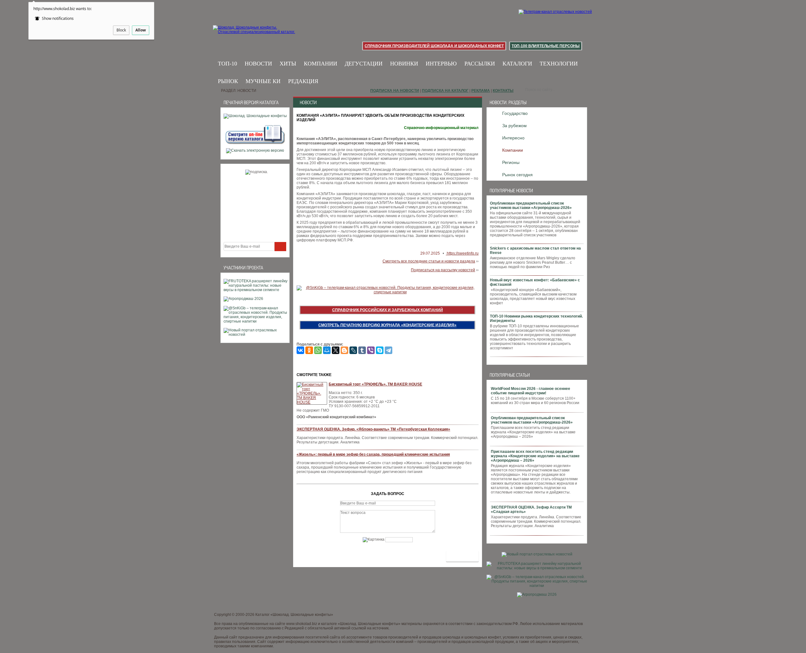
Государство (515, 113)
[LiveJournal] (353, 350)
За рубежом (514, 125)
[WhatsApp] (318, 350)
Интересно (513, 137)
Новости (258, 63)
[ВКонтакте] (300, 350)
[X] (335, 350)
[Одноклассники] (309, 350)
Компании (320, 63)
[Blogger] (344, 350)
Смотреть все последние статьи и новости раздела (429, 261)
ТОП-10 (227, 63)
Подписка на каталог (445, 90)
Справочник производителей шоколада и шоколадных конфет (434, 46)
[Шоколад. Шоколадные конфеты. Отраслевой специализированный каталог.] (254, 34)
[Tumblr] (362, 350)
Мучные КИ (263, 81)
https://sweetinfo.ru (462, 253)
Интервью (441, 63)
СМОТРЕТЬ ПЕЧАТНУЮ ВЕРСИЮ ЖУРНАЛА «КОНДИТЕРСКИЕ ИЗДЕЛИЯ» (387, 325)
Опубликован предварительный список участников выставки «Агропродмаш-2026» (531, 205)
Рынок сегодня (517, 174)
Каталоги (517, 63)
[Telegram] (388, 350)
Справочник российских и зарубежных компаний (387, 310)
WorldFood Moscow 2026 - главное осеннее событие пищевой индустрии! (530, 390)
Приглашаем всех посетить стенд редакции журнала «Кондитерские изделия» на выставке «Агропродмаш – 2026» (535, 456)
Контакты (503, 90)
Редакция (303, 81)
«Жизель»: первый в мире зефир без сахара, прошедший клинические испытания (373, 454)
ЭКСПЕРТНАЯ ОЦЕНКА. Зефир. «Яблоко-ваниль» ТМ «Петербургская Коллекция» (373, 429)
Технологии (559, 63)
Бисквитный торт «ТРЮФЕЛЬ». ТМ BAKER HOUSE (375, 384)
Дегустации (364, 63)
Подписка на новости (394, 90)
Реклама (480, 90)
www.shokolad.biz (301, 624)
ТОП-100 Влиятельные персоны (546, 46)
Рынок (228, 81)
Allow (140, 30)
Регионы (510, 162)
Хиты (288, 63)
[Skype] (379, 350)
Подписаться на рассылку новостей (443, 270)
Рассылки (479, 63)
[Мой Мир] (327, 350)
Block (121, 30)
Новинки (404, 63)
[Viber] (371, 350)
